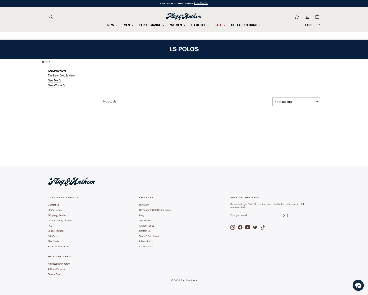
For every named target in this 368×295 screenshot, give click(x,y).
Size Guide (53, 241)
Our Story (144, 205)
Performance (150, 25)
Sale (219, 25)
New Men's (54, 80)
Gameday (198, 25)
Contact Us (53, 205)
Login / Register (56, 231)
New (111, 25)
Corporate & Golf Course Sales (155, 210)
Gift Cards (53, 236)
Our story (312, 25)
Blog (141, 215)
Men (127, 25)
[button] (358, 285)
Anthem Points (146, 225)
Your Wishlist (145, 220)
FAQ (50, 225)
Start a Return (55, 210)
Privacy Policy (146, 241)
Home (45, 62)
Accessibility (146, 246)
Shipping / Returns (57, 215)
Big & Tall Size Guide (58, 246)
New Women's (56, 85)
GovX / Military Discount (60, 220)
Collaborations (244, 25)
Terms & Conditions (149, 236)
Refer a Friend (55, 274)
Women (176, 25)
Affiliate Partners (56, 269)
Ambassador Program (59, 263)
